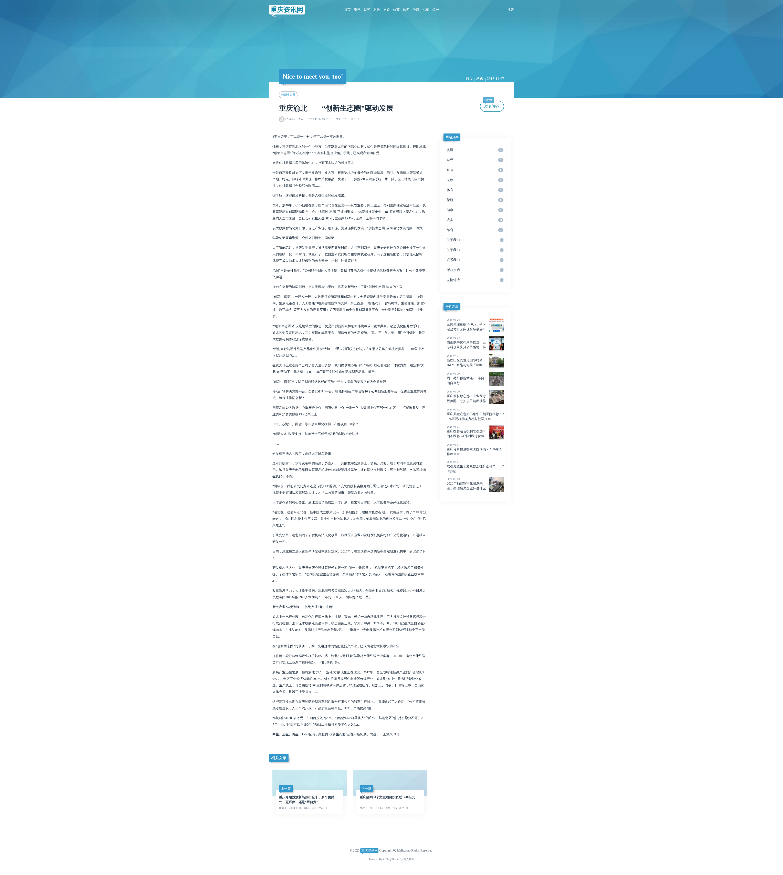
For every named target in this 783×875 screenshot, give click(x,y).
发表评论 (492, 104)
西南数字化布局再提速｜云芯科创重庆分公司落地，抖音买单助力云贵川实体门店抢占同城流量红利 (466, 347)
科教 (377, 9)
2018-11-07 (495, 79)
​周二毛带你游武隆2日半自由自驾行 (465, 378)
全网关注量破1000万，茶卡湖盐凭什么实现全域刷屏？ (466, 324)
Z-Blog (387, 859)
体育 (396, 9)
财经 (367, 9)
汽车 (425, 9)
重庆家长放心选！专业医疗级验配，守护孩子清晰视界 (466, 396)
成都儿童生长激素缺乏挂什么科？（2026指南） (475, 466)
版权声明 (474, 270)
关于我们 (474, 240)
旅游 (406, 9)
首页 (347, 9)
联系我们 (474, 260)
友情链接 (474, 280)
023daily (290, 119)
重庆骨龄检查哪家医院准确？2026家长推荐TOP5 (474, 449)
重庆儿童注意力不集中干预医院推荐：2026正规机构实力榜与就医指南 (475, 414)
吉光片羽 (409, 859)
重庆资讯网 (287, 9)
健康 (416, 9)
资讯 (357, 9)
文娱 (386, 9)
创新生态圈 (288, 94)
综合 (435, 9)
